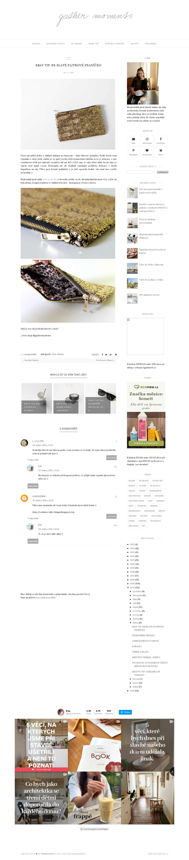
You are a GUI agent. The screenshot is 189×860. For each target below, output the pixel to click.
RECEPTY (132, 486)
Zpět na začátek (157, 854)
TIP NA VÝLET (155, 486)
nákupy (60, 354)
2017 (132, 575)
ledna (135, 686)
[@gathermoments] (61, 712)
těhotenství (155, 521)
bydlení (147, 496)
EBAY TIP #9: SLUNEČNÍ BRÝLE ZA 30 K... (96, 405)
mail (133, 143)
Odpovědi (33, 459)
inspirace (160, 501)
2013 (132, 690)
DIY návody (76, 44)
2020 (132, 564)
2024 (132, 548)
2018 (132, 572)
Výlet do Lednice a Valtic (151, 279)
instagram (147, 143)
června (136, 614)
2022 (132, 556)
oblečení (132, 516)
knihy (131, 506)
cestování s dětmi (136, 501)
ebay (68, 58)
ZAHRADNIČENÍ (155, 491)
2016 (132, 579)
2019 (132, 568)
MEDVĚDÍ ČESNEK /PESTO (146, 657)
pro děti (144, 516)
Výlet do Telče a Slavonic (151, 264)
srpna (135, 607)
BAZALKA (137, 646)
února (136, 683)
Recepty (135, 44)
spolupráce (156, 516)
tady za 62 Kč (49, 179)
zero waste (133, 526)
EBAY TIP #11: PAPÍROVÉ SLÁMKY (32, 407)
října (135, 599)
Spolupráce (151, 44)
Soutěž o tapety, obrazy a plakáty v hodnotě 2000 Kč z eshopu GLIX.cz (153, 207)
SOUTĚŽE (142, 486)
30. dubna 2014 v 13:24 (48, 470)
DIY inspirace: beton (149, 294)
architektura (134, 496)
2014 (132, 587)
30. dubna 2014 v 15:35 (48, 529)
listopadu (137, 595)
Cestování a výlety (56, 44)
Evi (40, 466)
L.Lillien (38, 441)
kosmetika (141, 506)
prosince (137, 591)
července (137, 611)
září (134, 603)
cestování (159, 496)
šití (143, 526)
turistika (142, 521)
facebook (161, 143)
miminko (154, 506)
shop (161, 155)
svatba (131, 521)
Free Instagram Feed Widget (95, 829)
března (136, 679)
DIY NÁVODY (144, 481)
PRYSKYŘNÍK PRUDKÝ (143, 635)
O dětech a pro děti (115, 44)
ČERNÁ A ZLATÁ (140, 652)
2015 (132, 583)
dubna (136, 622)
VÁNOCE (132, 491)
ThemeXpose (47, 854)
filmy (150, 501)
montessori (149, 511)
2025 (132, 544)
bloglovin (147, 155)
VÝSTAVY (142, 491)
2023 (132, 552)
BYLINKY (132, 481)
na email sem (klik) (47, 597)
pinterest (133, 155)
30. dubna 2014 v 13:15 (42, 445)
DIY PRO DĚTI (158, 481)
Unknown (39, 496)
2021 (132, 560)
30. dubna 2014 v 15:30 (42, 500)
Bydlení (36, 44)
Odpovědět (111, 458)
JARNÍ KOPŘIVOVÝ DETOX (145, 641)
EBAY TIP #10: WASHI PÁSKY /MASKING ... (64, 407)
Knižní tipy (94, 44)
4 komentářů (29, 354)
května (136, 618)
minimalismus (134, 511)
